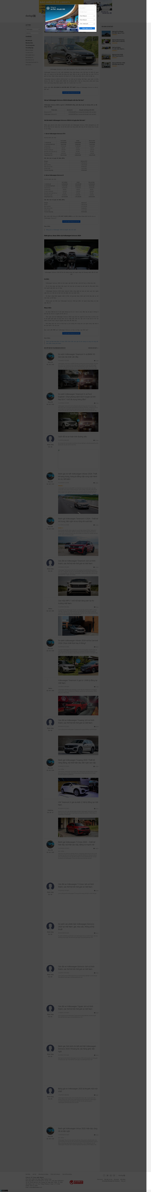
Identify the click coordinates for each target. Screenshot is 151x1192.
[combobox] (87, 16)
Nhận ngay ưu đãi (87, 28)
